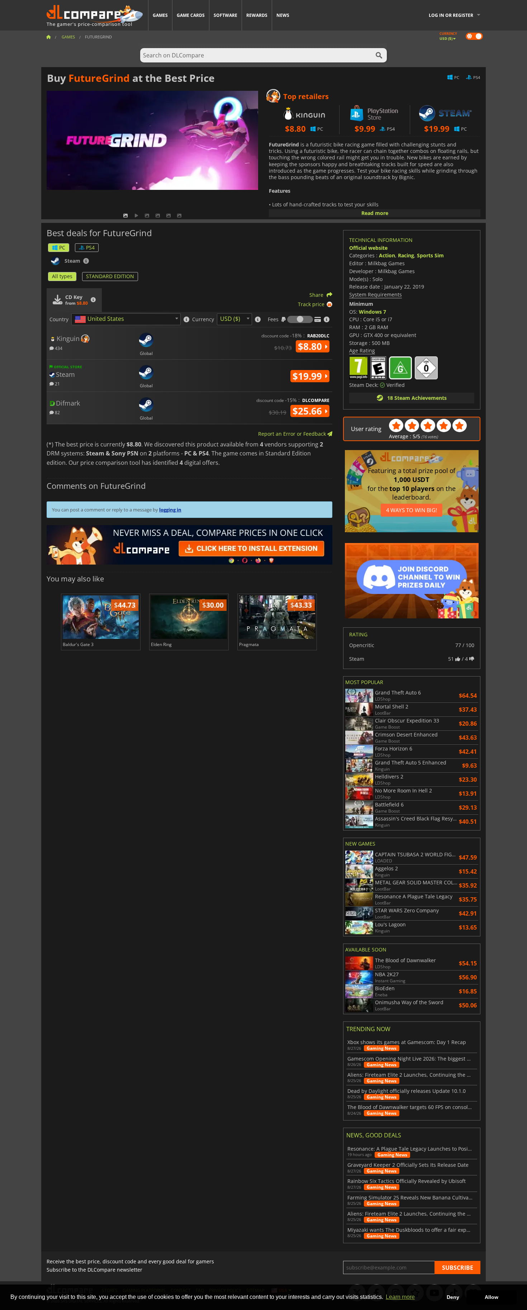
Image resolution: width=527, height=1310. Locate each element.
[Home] (48, 36)
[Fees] (300, 319)
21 (57, 383)
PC (62, 247)
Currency (203, 319)
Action (387, 255)
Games (160, 15)
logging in (170, 509)
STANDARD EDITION (110, 276)
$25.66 (308, 411)
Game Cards (191, 15)
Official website (368, 247)
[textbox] (101, 319)
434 (58, 348)
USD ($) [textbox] (230, 319)
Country (58, 319)
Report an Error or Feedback (292, 433)
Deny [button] (453, 1297)
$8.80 (311, 346)
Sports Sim (430, 255)
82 (57, 412)
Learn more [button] (400, 1297)
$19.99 (308, 376)
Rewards (256, 15)
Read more (374, 213)
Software (225, 15)
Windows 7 (372, 311)
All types (62, 276)
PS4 (90, 247)
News (282, 15)
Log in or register (451, 15)
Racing (406, 255)
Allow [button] (491, 1297)
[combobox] (126, 319)
